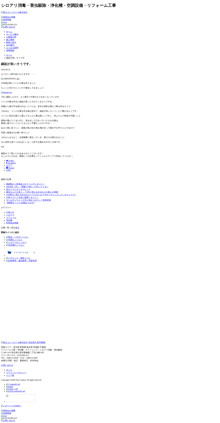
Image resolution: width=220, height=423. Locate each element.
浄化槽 (9, 220)
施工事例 (10, 40)
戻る (17, 228)
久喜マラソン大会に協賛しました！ (22, 197)
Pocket (11, 168)
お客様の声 (11, 37)
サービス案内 (12, 34)
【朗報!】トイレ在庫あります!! (20, 203)
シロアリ (10, 215)
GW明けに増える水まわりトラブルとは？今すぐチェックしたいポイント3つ (41, 195)
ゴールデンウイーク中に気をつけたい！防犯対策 (28, 200)
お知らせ (10, 212)
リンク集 (10, 375)
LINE (8, 170)
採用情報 (10, 50)
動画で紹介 (11, 42)
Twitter (11, 161)
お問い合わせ (7, 365)
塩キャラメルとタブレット (18, 189)
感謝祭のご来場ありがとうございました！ (25, 184)
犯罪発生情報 (12, 223)
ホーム (9, 32)
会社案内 (10, 45)
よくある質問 (12, 48)
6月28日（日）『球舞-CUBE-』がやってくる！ (27, 187)
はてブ (9, 165)
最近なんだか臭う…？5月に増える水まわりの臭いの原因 (32, 192)
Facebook (11, 163)
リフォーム (11, 217)
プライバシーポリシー (16, 373)
